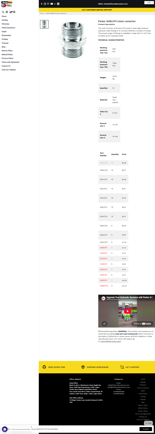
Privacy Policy (7, 58)
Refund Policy (7, 54)
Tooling (5, 39)
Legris (4, 31)
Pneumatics (6, 35)
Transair (5, 43)
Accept (146, 429)
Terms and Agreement (10, 62)
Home (4, 16)
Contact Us (6, 66)
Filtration (5, 24)
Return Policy (7, 50)
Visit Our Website (9, 70)
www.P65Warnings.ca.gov (110, 341)
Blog (3, 47)
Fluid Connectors (8, 27)
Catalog (5, 20)
